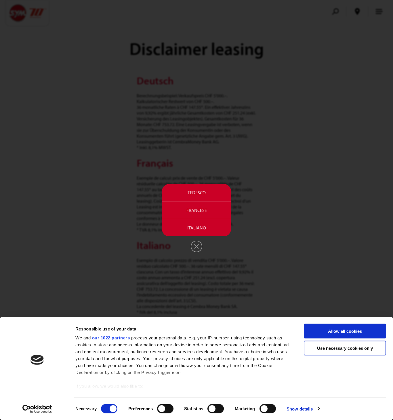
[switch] (165, 408)
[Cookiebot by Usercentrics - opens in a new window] (37, 408)
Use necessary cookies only (345, 347)
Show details (300, 408)
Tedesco (197, 192)
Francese (196, 210)
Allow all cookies (345, 331)
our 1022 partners (111, 337)
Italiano (196, 228)
